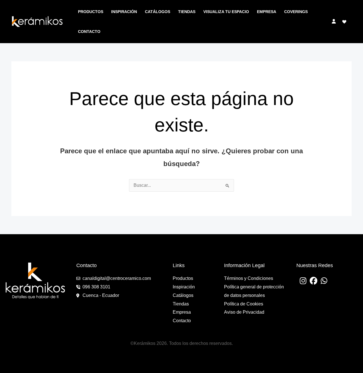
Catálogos (157, 11)
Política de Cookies (243, 303)
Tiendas (186, 11)
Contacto (89, 31)
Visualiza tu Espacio (226, 11)
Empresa (266, 11)
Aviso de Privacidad (244, 312)
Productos (90, 11)
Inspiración (124, 11)
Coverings (296, 11)
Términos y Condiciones (248, 278)
